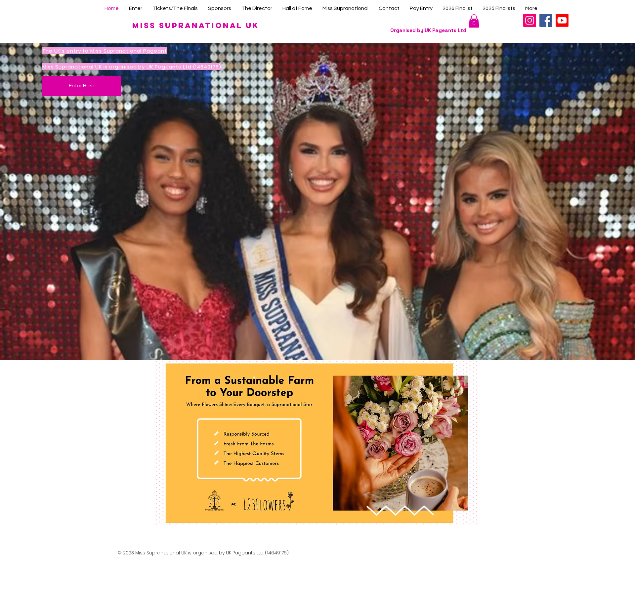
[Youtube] (562, 20)
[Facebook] (545, 20)
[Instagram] (529, 20)
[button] (474, 21)
